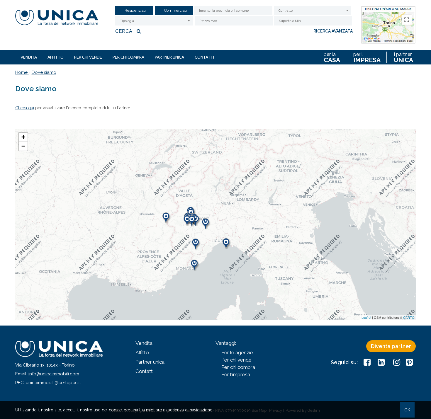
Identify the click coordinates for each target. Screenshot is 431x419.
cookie (115, 410)
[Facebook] (367, 362)
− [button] (23, 146)
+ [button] (23, 137)
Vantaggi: (226, 343)
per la (332, 57)
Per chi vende (88, 57)
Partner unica (169, 57)
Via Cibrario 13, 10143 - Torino (45, 365)
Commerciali (175, 10)
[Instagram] (395, 362)
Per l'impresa (235, 374)
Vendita (29, 57)
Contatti (204, 57)
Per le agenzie (237, 352)
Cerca (123, 31)
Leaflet (366, 317)
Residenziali (135, 10)
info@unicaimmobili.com (53, 374)
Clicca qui (24, 107)
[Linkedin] (381, 362)
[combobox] (313, 10)
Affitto (55, 57)
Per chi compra (128, 57)
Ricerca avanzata (333, 31)
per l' (367, 57)
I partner (403, 57)
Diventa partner (391, 346)
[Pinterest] (409, 362)
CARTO (409, 317)
